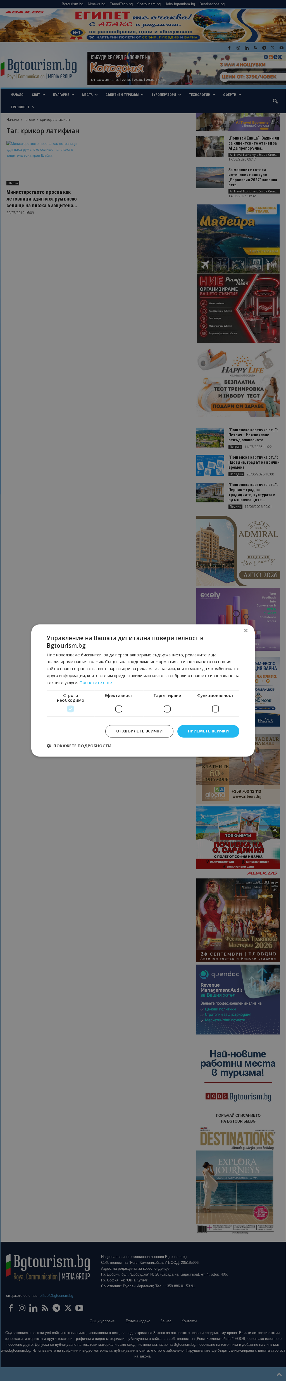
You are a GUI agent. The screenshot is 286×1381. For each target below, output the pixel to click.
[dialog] (143, 690)
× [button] (246, 631)
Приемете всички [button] (208, 731)
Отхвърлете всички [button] (139, 731)
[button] (79, 745)
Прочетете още (95, 682)
